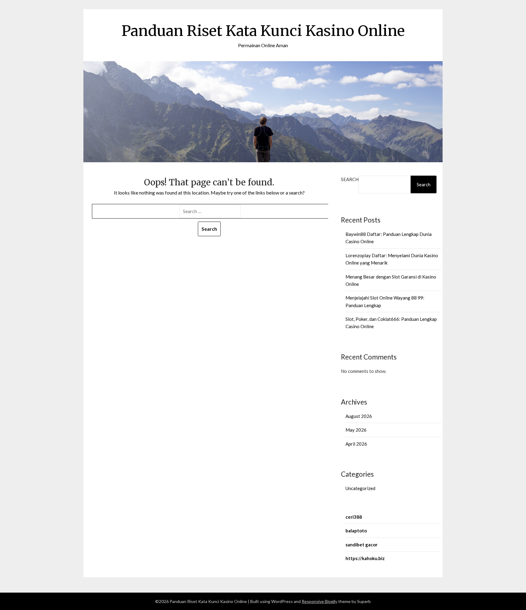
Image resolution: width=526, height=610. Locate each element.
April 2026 (356, 444)
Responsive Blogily (319, 601)
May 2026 (355, 430)
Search (350, 179)
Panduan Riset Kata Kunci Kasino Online (263, 31)
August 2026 (358, 416)
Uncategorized (360, 488)
